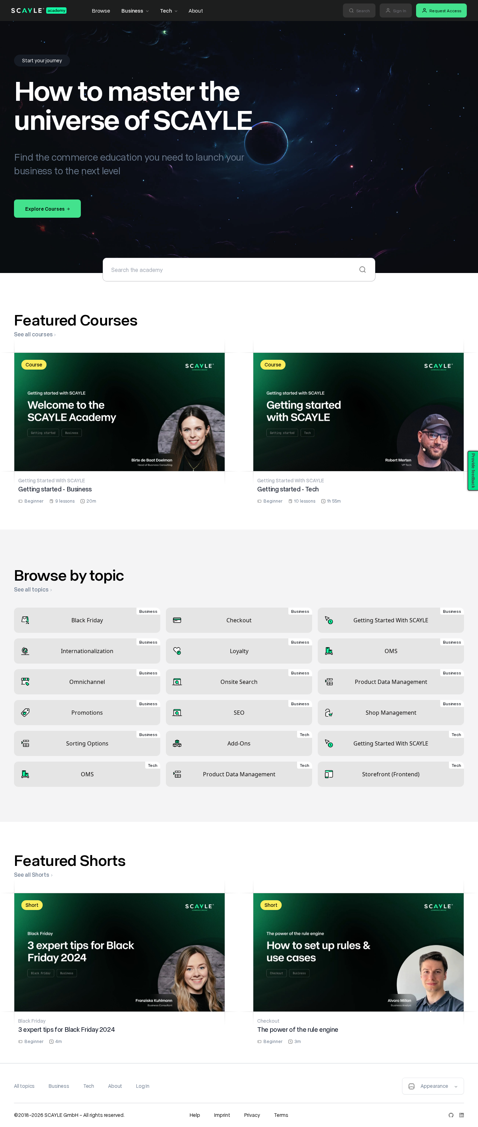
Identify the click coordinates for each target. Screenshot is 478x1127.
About (196, 10)
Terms (281, 1115)
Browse (101, 10)
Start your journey (42, 60)
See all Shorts (31, 874)
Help (195, 1115)
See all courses (33, 334)
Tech (166, 10)
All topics (24, 1086)
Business (132, 10)
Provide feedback (473, 470)
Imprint (222, 1115)
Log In (142, 1086)
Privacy (252, 1115)
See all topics (31, 589)
